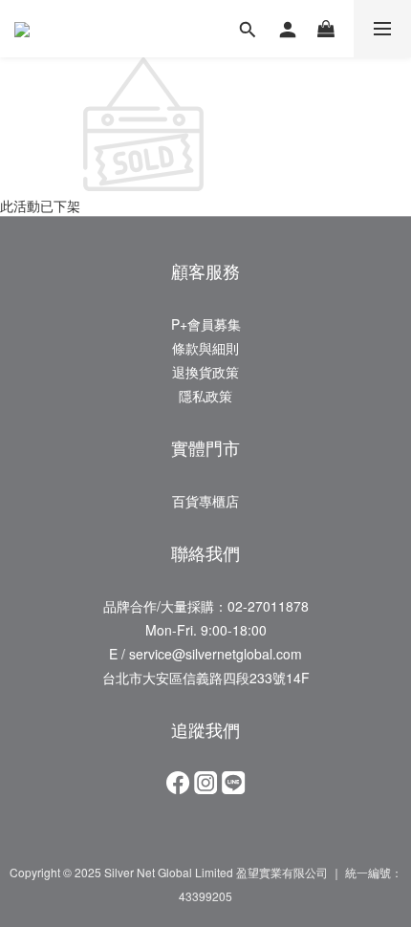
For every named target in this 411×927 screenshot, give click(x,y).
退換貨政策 (205, 371)
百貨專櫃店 (205, 500)
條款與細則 (205, 347)
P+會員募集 (206, 324)
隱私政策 (205, 395)
